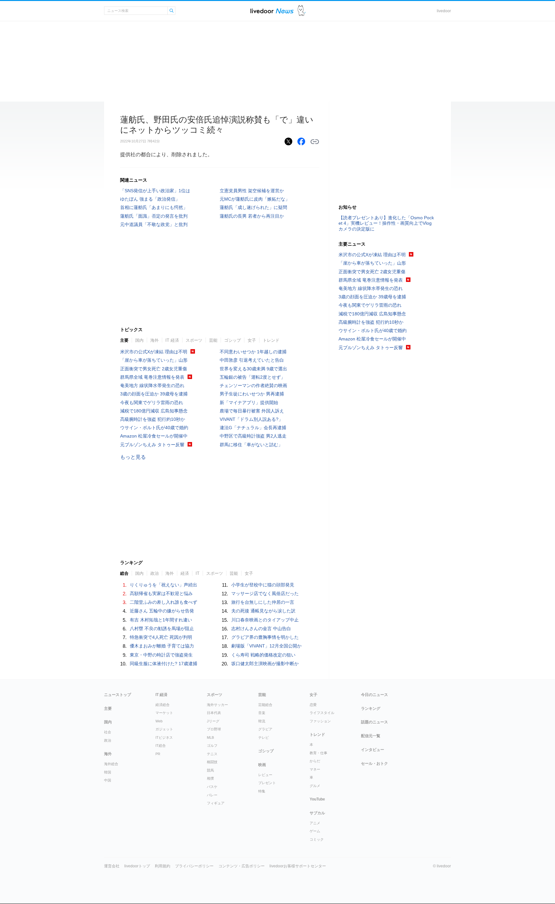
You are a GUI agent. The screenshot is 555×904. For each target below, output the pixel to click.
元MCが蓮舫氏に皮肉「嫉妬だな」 (255, 199)
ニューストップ (117, 694)
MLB (210, 737)
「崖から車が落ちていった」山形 (154, 360)
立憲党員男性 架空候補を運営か (252, 190)
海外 (154, 340)
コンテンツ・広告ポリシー (241, 866)
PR (157, 754)
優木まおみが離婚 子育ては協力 (162, 645)
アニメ (315, 823)
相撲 (210, 778)
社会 (107, 732)
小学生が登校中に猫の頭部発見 (262, 584)
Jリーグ (213, 721)
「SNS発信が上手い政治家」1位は (155, 190)
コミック (317, 839)
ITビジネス (164, 737)
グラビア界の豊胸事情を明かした (265, 637)
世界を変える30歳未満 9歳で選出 (253, 368)
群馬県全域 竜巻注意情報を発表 (152, 377)
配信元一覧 (370, 736)
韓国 (107, 772)
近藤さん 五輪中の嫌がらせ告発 (162, 610)
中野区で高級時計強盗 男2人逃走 (253, 435)
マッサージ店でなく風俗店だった (265, 593)
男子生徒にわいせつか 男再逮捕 (252, 393)
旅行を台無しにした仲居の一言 (262, 602)
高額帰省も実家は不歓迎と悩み (161, 593)
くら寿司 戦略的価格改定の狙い (263, 654)
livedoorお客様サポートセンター (297, 866)
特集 (261, 791)
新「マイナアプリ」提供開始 (249, 402)
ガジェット (164, 729)
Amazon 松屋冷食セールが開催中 (154, 435)
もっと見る (133, 457)
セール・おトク (374, 763)
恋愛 (313, 705)
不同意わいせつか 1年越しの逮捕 (253, 351)
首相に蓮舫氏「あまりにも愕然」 (154, 207)
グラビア (265, 729)
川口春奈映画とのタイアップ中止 (265, 619)
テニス (212, 754)
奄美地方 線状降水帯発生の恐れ (152, 385)
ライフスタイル (322, 713)
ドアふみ (302, 10)
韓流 (261, 721)
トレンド (271, 340)
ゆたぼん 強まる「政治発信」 (150, 199)
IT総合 (160, 745)
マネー (315, 769)
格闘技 (212, 762)
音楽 (261, 713)
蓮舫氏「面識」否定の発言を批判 (154, 216)
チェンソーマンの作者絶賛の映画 (253, 385)
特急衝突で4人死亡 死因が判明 (161, 637)
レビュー (265, 775)
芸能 (213, 340)
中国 (107, 780)
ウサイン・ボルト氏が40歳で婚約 (154, 427)
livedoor (444, 11)
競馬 (210, 770)
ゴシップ (232, 340)
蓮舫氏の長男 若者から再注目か (252, 216)
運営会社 (111, 866)
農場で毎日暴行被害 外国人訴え (252, 410)
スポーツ (194, 340)
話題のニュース (374, 722)
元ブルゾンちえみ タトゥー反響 (152, 444)
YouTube (317, 799)
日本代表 (214, 713)
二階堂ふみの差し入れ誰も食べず (163, 602)
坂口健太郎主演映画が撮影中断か (265, 663)
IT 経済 (172, 340)
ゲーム (315, 831)
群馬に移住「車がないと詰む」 (251, 444)
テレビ (263, 737)
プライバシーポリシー (194, 866)
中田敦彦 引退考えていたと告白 (252, 360)
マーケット (164, 713)
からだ (315, 761)
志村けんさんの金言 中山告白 (261, 628)
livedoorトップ (137, 866)
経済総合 (162, 705)
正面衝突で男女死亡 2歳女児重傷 (153, 368)
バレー (212, 795)
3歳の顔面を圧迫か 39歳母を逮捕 (154, 393)
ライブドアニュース (272, 11)
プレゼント (267, 783)
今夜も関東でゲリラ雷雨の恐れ (151, 402)
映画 (262, 765)
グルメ (315, 786)
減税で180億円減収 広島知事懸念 (154, 410)
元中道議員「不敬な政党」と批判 (154, 224)
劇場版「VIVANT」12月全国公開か (266, 645)
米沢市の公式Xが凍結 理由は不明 (153, 351)
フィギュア (216, 803)
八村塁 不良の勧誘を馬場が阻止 (162, 628)
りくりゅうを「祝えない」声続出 (163, 584)
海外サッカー (217, 705)
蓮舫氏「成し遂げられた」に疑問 (253, 207)
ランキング (370, 708)
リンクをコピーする (314, 141)
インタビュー (372, 749)
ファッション (320, 721)
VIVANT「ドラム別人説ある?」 (251, 419)
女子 (252, 340)
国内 (139, 340)
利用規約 (162, 866)
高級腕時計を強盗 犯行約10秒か (152, 419)
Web (159, 721)
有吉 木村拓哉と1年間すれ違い (161, 619)
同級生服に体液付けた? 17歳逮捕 (163, 663)
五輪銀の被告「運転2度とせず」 (252, 377)
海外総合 (111, 764)
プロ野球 (214, 729)
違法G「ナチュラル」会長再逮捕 (253, 427)
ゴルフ (212, 745)
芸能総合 (265, 705)
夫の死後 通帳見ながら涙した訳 (263, 610)
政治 (107, 740)
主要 (124, 340)
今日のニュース (374, 694)
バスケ (212, 787)
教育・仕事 (318, 753)
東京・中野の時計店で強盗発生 (161, 654)
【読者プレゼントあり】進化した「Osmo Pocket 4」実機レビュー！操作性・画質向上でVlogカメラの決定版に (386, 223)
